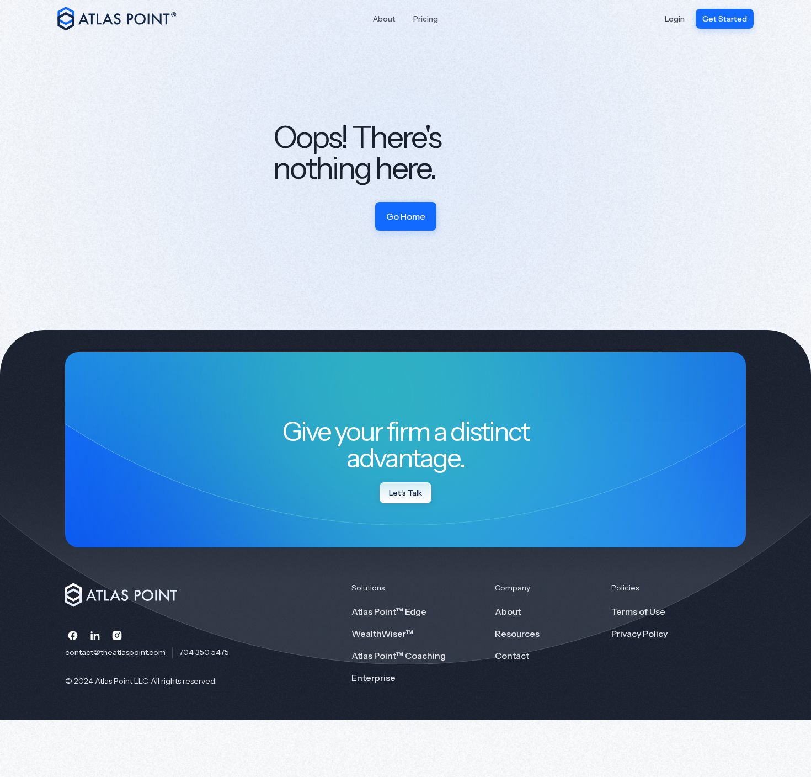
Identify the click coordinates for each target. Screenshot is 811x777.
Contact (512, 655)
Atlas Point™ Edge (388, 611)
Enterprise (373, 677)
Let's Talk (405, 493)
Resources (517, 633)
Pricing (425, 19)
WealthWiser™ (382, 633)
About (384, 19)
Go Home (405, 216)
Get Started (724, 19)
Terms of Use (638, 611)
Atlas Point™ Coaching (398, 655)
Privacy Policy (639, 633)
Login (675, 18)
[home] (124, 19)
